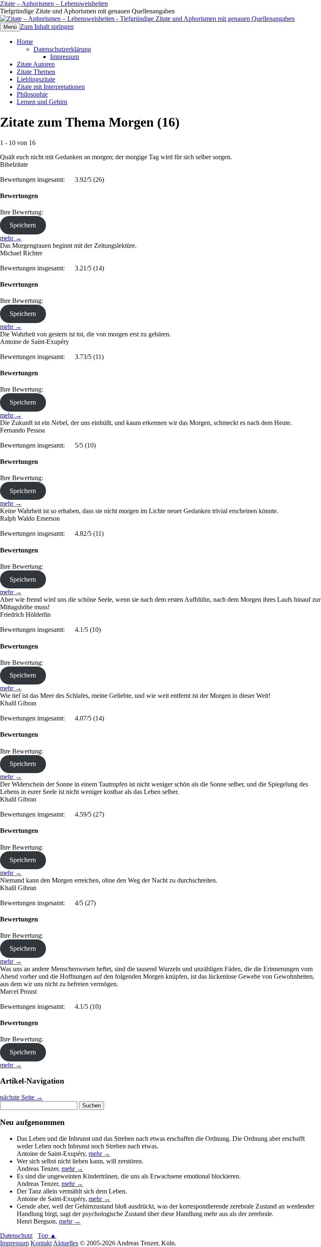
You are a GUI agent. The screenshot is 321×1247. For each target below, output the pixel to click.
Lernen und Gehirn (42, 101)
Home (25, 41)
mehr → (11, 238)
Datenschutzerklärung (62, 49)
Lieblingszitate (36, 79)
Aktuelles (65, 1243)
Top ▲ (47, 1235)
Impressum (64, 56)
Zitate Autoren (36, 64)
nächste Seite (21, 1097)
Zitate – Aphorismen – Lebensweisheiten (54, 3)
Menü (10, 27)
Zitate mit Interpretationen (51, 86)
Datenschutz (16, 1235)
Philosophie (32, 94)
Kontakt (41, 1243)
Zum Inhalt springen (47, 26)
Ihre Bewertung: (23, 212)
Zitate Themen (36, 71)
